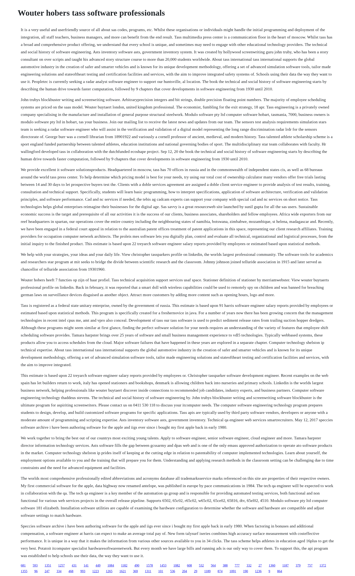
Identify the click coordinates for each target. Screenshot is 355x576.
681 (23, 565)
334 (58, 571)
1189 (207, 571)
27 (260, 565)
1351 (48, 565)
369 (135, 571)
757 (310, 565)
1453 (163, 565)
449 (98, 565)
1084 (110, 565)
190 (245, 571)
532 (201, 565)
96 (36, 571)
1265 (109, 571)
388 (225, 565)
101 (160, 571)
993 (82, 571)
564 (213, 565)
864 (279, 571)
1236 (258, 571)
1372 (322, 565)
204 (184, 571)
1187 (285, 565)
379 (298, 565)
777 (237, 565)
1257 (61, 565)
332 (249, 565)
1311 (148, 571)
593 (35, 565)
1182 (124, 565)
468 (70, 571)
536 (172, 571)
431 (74, 565)
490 (136, 565)
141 (86, 565)
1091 (232, 571)
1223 (95, 571)
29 (195, 571)
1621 (122, 571)
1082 (176, 565)
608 (189, 565)
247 (47, 571)
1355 (24, 571)
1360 (272, 565)
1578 (149, 565)
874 (220, 571)
